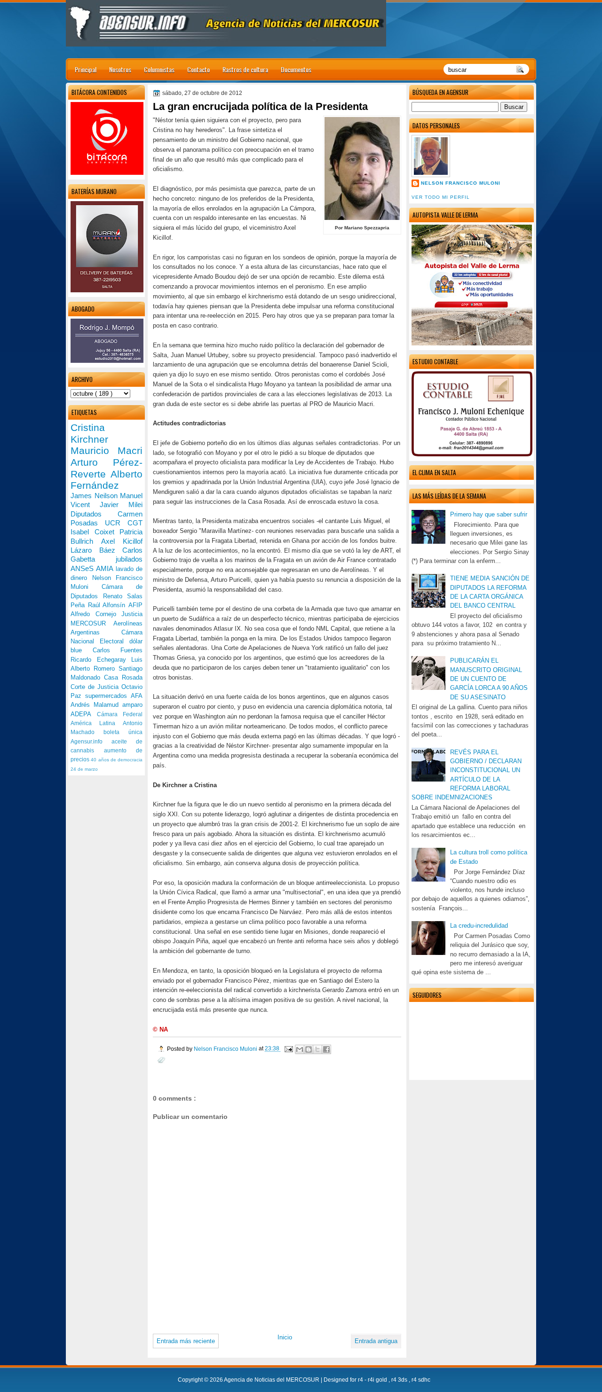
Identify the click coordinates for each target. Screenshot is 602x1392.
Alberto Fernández (107, 480)
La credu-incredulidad (479, 925)
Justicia (132, 614)
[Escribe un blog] (308, 1049)
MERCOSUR (92, 623)
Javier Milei (121, 504)
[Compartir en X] (317, 1049)
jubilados (129, 559)
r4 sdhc (421, 1379)
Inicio (284, 1337)
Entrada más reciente (186, 1341)
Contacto (198, 69)
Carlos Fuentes (118, 650)
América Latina (97, 723)
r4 (361, 1379)
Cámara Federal (120, 714)
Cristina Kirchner (89, 433)
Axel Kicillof (122, 541)
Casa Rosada (123, 677)
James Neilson (95, 496)
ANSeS (83, 568)
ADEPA (84, 714)
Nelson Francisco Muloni (460, 183)
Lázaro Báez (96, 550)
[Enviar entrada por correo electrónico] (288, 1049)
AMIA (105, 568)
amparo (132, 704)
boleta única (123, 732)
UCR (116, 523)
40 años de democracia (117, 759)
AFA (137, 695)
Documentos (296, 69)
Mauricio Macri (107, 450)
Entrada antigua (376, 1341)
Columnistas (159, 69)
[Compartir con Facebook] (326, 1049)
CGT (135, 523)
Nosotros (120, 69)
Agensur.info (91, 741)
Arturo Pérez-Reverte (107, 468)
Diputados (94, 514)
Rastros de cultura (245, 69)
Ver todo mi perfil (441, 197)
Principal (85, 69)
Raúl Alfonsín (108, 605)
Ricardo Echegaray (101, 659)
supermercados (108, 695)
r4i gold (378, 1379)
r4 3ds (400, 1379)
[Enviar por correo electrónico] (299, 1049)
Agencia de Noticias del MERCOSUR (272, 1379)
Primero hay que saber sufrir (488, 514)
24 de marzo (84, 769)
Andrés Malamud (96, 704)
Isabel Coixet (95, 532)
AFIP (135, 605)
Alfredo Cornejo (96, 614)
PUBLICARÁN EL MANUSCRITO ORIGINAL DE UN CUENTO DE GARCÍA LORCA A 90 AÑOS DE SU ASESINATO (489, 678)
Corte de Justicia (96, 686)
